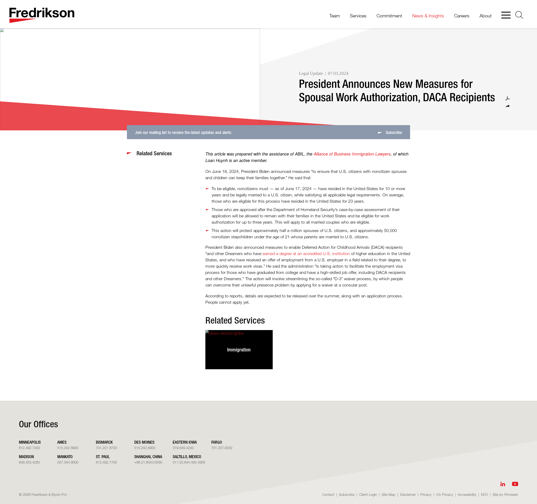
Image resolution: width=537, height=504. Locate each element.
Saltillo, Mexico (187, 456)
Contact (328, 494)
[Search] (519, 15)
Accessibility (467, 494)
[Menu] (506, 15)
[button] (508, 106)
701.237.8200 (221, 448)
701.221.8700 (106, 448)
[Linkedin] (503, 484)
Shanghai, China (148, 456)
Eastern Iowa (185, 442)
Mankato (65, 456)
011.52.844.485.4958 (189, 462)
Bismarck (104, 442)
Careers (461, 15)
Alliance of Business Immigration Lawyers (352, 154)
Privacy (425, 494)
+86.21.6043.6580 (148, 462)
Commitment (389, 15)
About (486, 15)
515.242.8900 (67, 448)
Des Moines (144, 442)
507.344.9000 (67, 462)
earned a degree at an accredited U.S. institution (306, 253)
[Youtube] (515, 484)
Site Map (388, 494)
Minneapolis (30, 442)
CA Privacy (444, 494)
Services (358, 15)
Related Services (235, 320)
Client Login (368, 494)
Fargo (216, 442)
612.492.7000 (29, 448)
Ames (61, 442)
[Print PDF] (508, 98)
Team (334, 15)
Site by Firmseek (505, 494)
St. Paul (103, 456)
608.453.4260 (29, 462)
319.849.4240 (183, 448)
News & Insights (428, 15)
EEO (484, 494)
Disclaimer (408, 494)
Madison (26, 456)
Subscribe (347, 494)
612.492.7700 (106, 462)
